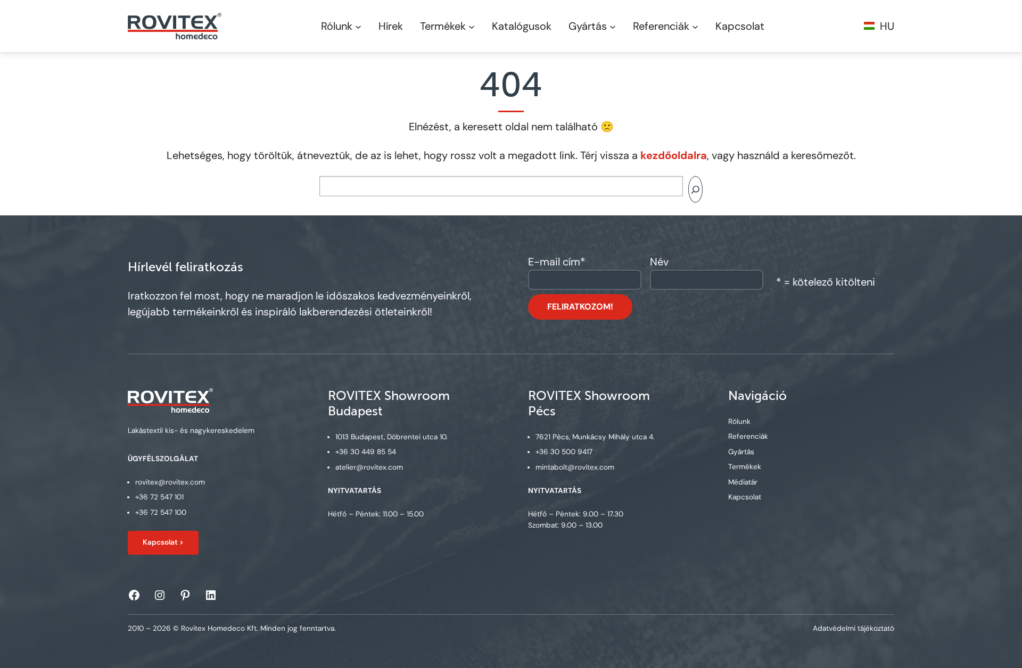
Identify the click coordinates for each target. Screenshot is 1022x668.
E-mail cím (557, 262)
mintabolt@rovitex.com (574, 467)
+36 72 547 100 (160, 512)
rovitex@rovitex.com (170, 482)
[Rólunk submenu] (358, 26)
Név (659, 262)
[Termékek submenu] (471, 26)
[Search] (695, 189)
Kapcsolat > (163, 542)
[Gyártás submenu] (612, 26)
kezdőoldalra (673, 155)
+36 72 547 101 (159, 497)
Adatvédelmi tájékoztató (853, 628)
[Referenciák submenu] (695, 26)
